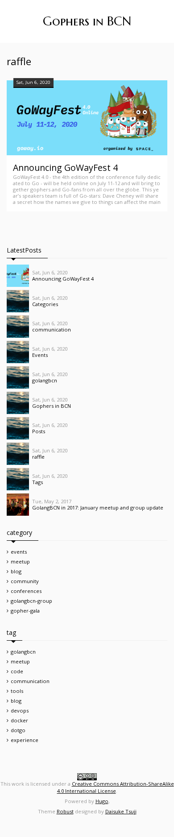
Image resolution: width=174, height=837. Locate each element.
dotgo (18, 730)
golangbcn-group (31, 600)
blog (16, 571)
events (19, 551)
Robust (65, 811)
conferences (26, 591)
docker (19, 720)
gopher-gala (25, 610)
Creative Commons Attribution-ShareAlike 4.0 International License (115, 787)
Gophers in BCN (87, 21)
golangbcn (23, 651)
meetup (20, 561)
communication (30, 681)
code (17, 671)
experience (24, 740)
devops (20, 710)
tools (17, 691)
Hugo (101, 801)
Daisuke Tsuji (121, 811)
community (25, 581)
